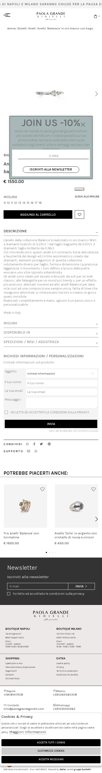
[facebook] (34, 444)
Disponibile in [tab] (17, 332)
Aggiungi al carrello (38, 215)
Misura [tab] (10, 323)
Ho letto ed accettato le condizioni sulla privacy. (50, 412)
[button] (96, 94)
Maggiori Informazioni (27, 732)
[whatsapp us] (27, 444)
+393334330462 (64, 706)
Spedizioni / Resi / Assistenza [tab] (31, 342)
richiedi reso (12, 678)
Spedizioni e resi (14, 663)
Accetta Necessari (51, 759)
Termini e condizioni (67, 671)
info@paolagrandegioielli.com (24, 706)
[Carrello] (95, 16)
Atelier (63, 769)
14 (24, 203)
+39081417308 (13, 692)
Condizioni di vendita (67, 674)
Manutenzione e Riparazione (20, 667)
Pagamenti (11, 671)
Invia (51, 424)
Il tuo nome (13, 382)
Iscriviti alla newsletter (51, 169)
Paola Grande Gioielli (51, 16)
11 (12, 203)
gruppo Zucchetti (82, 769)
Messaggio (13, 400)
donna (11, 28)
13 (19, 203)
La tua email (14, 391)
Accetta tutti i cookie (51, 742)
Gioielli (22, 28)
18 (40, 203)
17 (36, 203)
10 (8, 203)
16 (32, 203)
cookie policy (63, 663)
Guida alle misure (86, 196)
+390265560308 (65, 692)
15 (28, 203)
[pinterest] (49, 444)
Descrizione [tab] (15, 231)
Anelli (32, 28)
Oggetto (11, 371)
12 (15, 203)
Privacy (60, 667)
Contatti (9, 674)
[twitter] (41, 444)
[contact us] (28, 451)
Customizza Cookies (51, 750)
